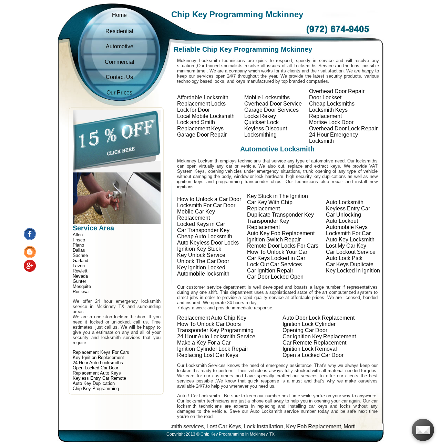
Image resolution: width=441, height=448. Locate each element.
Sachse (80, 255)
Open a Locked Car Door (313, 355)
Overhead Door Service (273, 104)
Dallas (79, 250)
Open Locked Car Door (95, 367)
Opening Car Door (305, 330)
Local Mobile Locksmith (206, 116)
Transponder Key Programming (215, 330)
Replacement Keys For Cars (101, 352)
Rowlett (80, 270)
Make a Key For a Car (203, 343)
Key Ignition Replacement (98, 357)
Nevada (80, 276)
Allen (78, 234)
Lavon (79, 265)
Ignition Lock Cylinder (309, 324)
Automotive (119, 46)
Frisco (79, 239)
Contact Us (119, 77)
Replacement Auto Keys (97, 373)
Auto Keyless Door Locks (208, 243)
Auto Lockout (342, 221)
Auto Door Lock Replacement (319, 318)
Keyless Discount (265, 128)
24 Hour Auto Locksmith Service (216, 336)
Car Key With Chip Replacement (270, 205)
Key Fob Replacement (293, 426)
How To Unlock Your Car (277, 252)
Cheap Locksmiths (332, 104)
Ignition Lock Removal (310, 349)
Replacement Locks (201, 104)
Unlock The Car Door (203, 261)
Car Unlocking (343, 215)
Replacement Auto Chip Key (211, 318)
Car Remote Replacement (314, 343)
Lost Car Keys (203, 426)
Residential (119, 31)
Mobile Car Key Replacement (196, 215)
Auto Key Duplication (94, 383)
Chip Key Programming (96, 388)
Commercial (119, 62)
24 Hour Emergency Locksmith (333, 138)
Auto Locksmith (344, 202)
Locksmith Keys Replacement (328, 113)
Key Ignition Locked (201, 267)
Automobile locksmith (203, 274)
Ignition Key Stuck (199, 249)
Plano (78, 245)
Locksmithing (260, 135)
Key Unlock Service (201, 255)
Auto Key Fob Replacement (281, 233)
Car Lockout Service (351, 252)
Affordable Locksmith (202, 97)
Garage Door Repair (202, 135)
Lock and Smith (196, 122)
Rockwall (82, 291)
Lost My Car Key (346, 246)
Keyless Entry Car (348, 208)
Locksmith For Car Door (206, 205)
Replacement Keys (200, 128)
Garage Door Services (271, 110)
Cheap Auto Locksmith (204, 236)
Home (119, 15)
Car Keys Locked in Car (276, 258)
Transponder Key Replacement (268, 224)
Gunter (79, 281)
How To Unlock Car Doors (209, 324)
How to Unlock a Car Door (209, 199)
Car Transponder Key (203, 230)
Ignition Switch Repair (274, 239)
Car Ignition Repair (270, 270)
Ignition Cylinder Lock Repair (212, 349)
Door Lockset (325, 97)
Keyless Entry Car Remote (99, 378)
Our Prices (119, 93)
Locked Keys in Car (201, 224)
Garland (80, 260)
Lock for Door (193, 110)
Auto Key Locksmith (350, 239)
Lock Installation (243, 426)
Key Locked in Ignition (353, 270)
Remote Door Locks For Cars (282, 246)
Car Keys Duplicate (349, 264)
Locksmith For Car (348, 233)
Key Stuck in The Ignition (277, 196)
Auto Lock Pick (344, 258)
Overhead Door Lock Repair (343, 128)
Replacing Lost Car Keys (207, 355)
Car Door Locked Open (275, 277)
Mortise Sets (339, 426)
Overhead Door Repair (337, 91)
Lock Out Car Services (274, 264)
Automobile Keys (347, 227)
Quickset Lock (261, 122)
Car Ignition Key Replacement (319, 336)
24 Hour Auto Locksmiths (98, 362)
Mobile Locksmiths (267, 97)
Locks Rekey (260, 116)
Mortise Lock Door (331, 122)
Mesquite (82, 286)
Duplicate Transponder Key (280, 215)
